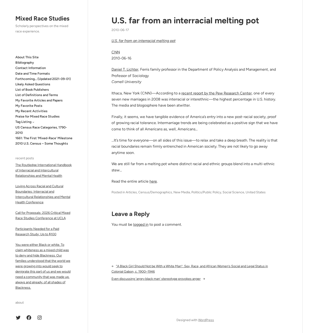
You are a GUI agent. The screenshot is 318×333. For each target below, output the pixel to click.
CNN (116, 52)
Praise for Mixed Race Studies (37, 116)
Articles (131, 192)
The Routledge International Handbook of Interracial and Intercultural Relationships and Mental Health (43, 170)
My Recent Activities (31, 111)
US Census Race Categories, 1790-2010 (41, 130)
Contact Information (30, 68)
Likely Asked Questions (32, 84)
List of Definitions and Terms (36, 95)
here (153, 181)
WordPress (206, 320)
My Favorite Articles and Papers (39, 100)
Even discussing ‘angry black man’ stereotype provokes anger (156, 279)
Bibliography (24, 63)
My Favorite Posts (28, 106)
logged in (141, 224)
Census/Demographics (155, 192)
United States (256, 192)
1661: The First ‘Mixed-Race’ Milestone (43, 138)
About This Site (27, 57)
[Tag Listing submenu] (33, 122)
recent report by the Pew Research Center (216, 93)
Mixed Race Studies (42, 18)
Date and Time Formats (32, 73)
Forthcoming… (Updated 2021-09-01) (43, 79)
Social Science (233, 192)
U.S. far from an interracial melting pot (185, 20)
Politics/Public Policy (206, 192)
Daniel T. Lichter (125, 69)
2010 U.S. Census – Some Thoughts (41, 144)
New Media (181, 192)
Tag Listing (23, 122)
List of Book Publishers (32, 90)
